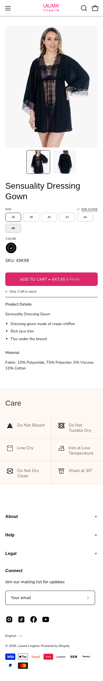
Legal (10, 553)
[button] (83, 8)
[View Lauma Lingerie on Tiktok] (21, 619)
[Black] (11, 248)
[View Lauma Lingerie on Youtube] (46, 619)
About (11, 516)
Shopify (64, 646)
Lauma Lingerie (28, 646)
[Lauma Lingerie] (51, 8)
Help (10, 535)
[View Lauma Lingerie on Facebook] (34, 619)
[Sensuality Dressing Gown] (38, 162)
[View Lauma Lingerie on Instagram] (9, 619)
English (11, 636)
